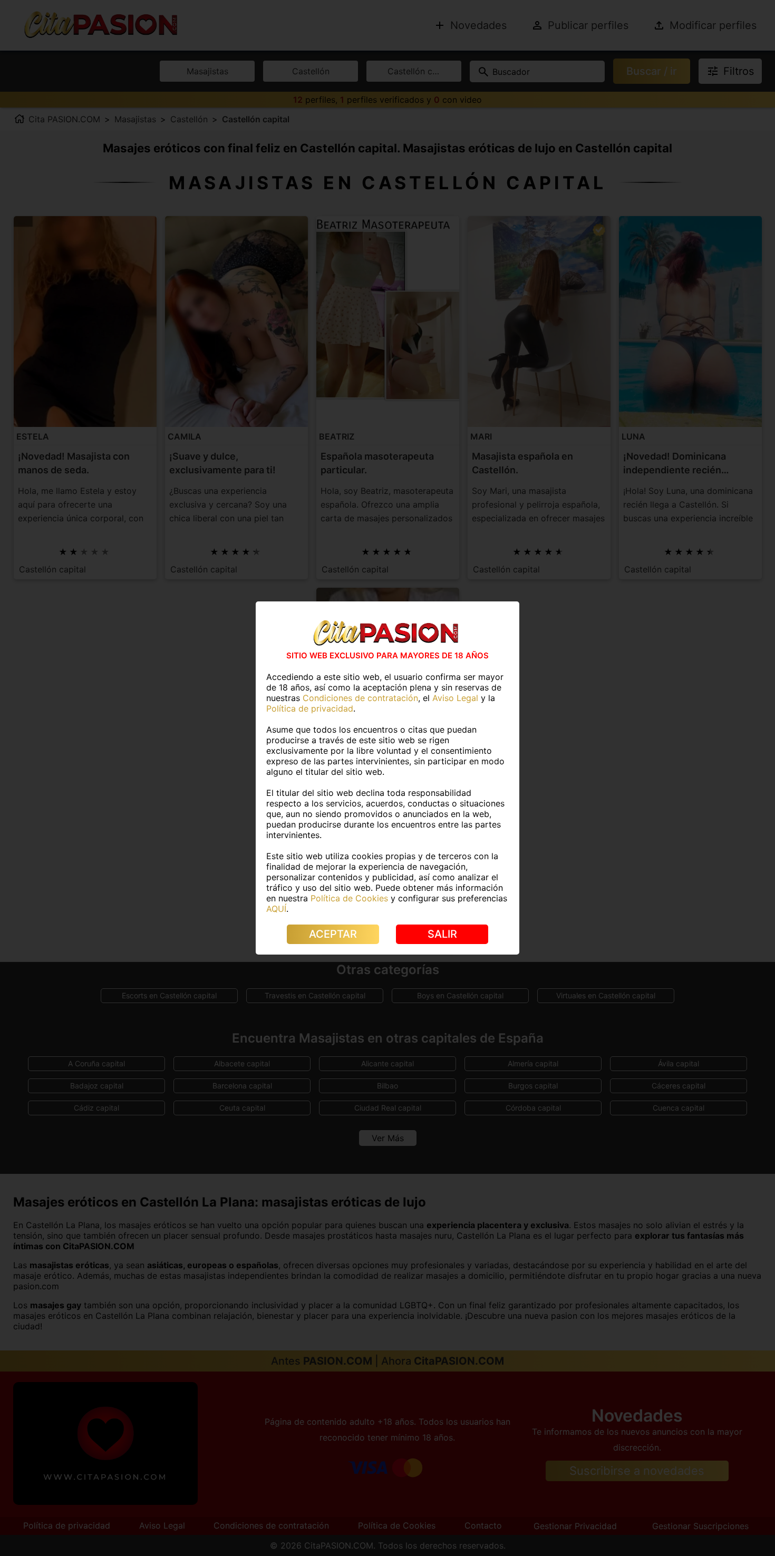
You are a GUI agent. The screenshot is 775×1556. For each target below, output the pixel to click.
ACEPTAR (333, 934)
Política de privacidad (309, 708)
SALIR (442, 934)
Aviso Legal (455, 698)
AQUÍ (276, 908)
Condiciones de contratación (360, 698)
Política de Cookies (349, 898)
